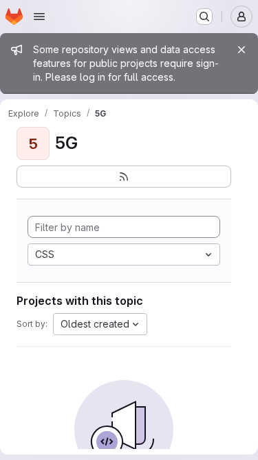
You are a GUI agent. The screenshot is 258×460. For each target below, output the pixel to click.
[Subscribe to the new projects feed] (124, 177)
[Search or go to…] (204, 16)
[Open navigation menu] (39, 17)
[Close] (241, 49)
